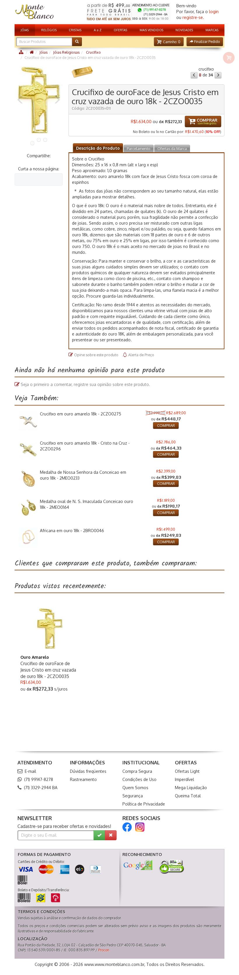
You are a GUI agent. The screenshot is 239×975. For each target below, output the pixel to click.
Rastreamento (83, 779)
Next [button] (56, 99)
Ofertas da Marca (172, 148)
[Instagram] (140, 827)
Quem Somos (135, 787)
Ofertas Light (187, 771)
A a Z (97, 30)
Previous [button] (20, 99)
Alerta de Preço (141, 354)
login (214, 11)
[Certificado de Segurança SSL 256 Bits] (171, 867)
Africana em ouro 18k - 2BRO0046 (72, 530)
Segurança (132, 795)
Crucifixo (93, 52)
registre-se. (193, 17)
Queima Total (188, 795)
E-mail (30, 771)
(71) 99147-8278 (38, 779)
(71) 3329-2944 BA (40, 787)
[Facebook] (127, 827)
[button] (169, 41)
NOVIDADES (184, 30)
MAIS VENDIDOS (151, 30)
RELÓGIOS (49, 30)
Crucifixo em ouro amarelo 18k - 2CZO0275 (80, 413)
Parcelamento (138, 148)
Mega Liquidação (191, 787)
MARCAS (211, 30)
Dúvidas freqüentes (88, 771)
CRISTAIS (75, 30)
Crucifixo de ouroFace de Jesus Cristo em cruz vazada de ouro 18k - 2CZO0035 (48, 670)
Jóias (43, 52)
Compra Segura (137, 771)
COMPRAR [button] (166, 425)
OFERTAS (120, 30)
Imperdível (184, 779)
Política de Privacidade (143, 803)
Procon (103, 950)
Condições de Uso (139, 779)
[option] (39, 100)
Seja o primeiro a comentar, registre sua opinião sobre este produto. (85, 384)
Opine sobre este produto (96, 354)
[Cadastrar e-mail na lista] (99, 835)
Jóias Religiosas (66, 52)
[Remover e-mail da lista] (111, 835)
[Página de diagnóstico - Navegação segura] (137, 865)
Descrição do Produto (98, 148)
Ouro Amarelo (34, 657)
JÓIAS (25, 30)
